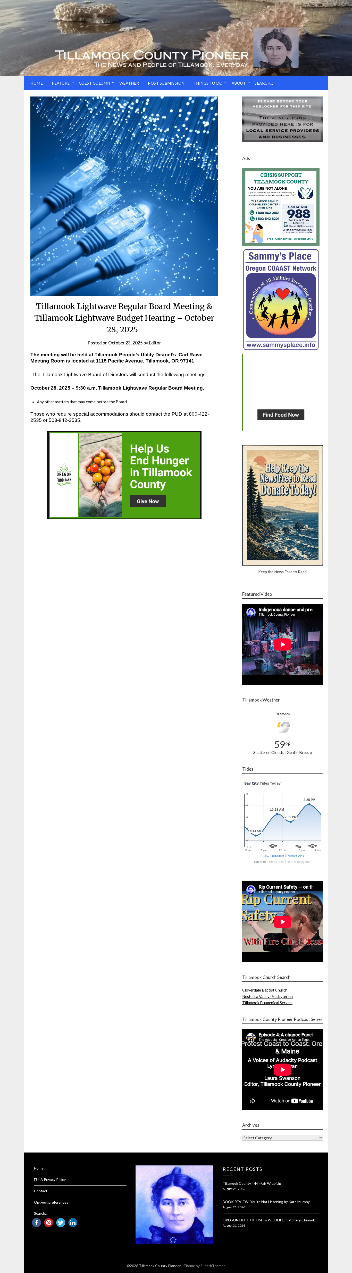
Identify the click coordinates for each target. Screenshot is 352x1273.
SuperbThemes (212, 1265)
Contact (40, 1191)
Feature (61, 83)
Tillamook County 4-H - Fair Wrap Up (252, 1183)
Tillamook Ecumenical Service (267, 1002)
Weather (129, 83)
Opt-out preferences (51, 1202)
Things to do (208, 83)
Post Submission (166, 83)
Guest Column (94, 83)
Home (36, 83)
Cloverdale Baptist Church (264, 990)
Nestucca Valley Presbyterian (267, 996)
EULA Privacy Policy (50, 1179)
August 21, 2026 (234, 1189)
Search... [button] (264, 83)
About (239, 83)
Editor (155, 342)
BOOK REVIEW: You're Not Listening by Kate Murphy (266, 1201)
